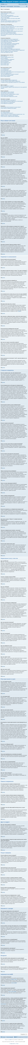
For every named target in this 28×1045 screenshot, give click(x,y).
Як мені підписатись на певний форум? (8, 102)
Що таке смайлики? (4, 58)
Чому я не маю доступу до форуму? (7, 45)
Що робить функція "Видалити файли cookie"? (9, 21)
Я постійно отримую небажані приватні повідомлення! (10, 81)
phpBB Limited (14, 979)
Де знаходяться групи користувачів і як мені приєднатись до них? (13, 71)
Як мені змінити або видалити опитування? (8, 44)
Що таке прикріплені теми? (5, 62)
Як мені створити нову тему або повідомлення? (9, 39)
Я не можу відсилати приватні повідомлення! (9, 80)
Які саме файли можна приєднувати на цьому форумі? (11, 107)
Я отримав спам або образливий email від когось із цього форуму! (13, 82)
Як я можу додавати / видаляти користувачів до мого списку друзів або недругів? (14, 88)
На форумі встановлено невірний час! (8, 27)
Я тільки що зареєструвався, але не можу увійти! (10, 16)
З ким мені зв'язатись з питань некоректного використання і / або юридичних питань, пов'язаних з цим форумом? (12, 115)
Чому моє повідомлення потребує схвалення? (9, 51)
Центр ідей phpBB (12, 991)
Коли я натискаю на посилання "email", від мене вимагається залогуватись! (12, 35)
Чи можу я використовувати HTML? (7, 57)
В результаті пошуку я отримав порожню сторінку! (10, 94)
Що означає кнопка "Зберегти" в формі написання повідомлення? (13, 50)
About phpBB (14, 982)
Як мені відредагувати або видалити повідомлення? (10, 40)
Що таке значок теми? (5, 64)
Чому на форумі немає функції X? (7, 113)
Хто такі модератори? (5, 69)
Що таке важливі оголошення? (6, 60)
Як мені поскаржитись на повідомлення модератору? (10, 49)
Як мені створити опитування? (6, 42)
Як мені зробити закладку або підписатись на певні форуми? (12, 101)
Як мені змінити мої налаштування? (7, 25)
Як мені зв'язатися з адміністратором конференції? (10, 116)
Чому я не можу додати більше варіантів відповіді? (10, 43)
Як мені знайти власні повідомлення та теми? (9, 96)
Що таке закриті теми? (5, 63)
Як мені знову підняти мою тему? (7, 52)
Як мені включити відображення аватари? (8, 32)
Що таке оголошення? (5, 61)
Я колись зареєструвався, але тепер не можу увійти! (10, 18)
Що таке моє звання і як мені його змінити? (8, 33)
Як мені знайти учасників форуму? (7, 95)
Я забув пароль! (4, 19)
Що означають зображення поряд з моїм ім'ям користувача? (12, 31)
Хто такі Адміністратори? (5, 68)
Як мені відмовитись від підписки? (7, 103)
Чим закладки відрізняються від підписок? (8, 100)
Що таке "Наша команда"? (5, 76)
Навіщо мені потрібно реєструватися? (8, 13)
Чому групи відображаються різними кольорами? (10, 74)
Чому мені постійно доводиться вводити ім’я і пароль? (10, 20)
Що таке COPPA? (4, 14)
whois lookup (3, 1004)
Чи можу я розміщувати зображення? (7, 59)
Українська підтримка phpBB (20, 1041)
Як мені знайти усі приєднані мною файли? (8, 108)
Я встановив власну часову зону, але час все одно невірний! (12, 28)
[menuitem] (4, 4)
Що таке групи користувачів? (6, 70)
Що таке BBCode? (4, 56)
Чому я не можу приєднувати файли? (7, 46)
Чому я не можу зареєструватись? (7, 15)
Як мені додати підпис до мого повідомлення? (9, 41)
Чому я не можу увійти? (5, 17)
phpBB (19, 311)
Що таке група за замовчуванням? (7, 75)
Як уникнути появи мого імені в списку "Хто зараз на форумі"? (12, 26)
